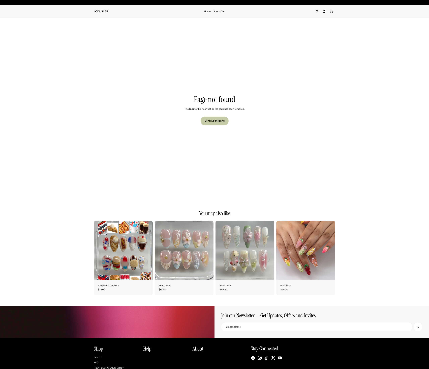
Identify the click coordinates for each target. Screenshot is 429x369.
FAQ (96, 362)
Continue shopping (215, 120)
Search (97, 357)
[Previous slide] (160, 250)
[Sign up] (418, 327)
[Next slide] (208, 250)
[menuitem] (207, 11)
